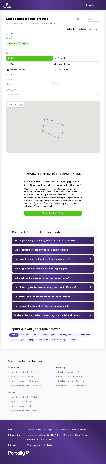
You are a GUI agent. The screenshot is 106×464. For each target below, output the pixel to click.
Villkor (42, 435)
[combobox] (51, 47)
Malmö (40, 23)
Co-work (25, 335)
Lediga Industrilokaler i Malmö (22, 411)
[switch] (21, 105)
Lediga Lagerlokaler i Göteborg (70, 381)
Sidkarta (31, 440)
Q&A (56, 430)
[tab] (53, 240)
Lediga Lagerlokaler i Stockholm (23, 381)
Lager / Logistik (48, 335)
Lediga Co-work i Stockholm (22, 377)
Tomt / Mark (42, 340)
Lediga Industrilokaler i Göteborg (71, 386)
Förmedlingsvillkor (71, 435)
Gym (22, 340)
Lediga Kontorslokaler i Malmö (23, 397)
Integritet (32, 435)
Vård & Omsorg (58, 340)
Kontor (14, 335)
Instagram (34, 445)
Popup (30, 340)
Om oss (30, 430)
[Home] (7, 5)
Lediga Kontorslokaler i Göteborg (71, 372)
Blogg (85, 435)
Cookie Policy (53, 435)
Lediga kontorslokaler (15, 23)
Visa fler (9, 75)
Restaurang (85, 335)
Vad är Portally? (44, 430)
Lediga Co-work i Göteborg (68, 377)
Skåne (31, 23)
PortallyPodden (78, 430)
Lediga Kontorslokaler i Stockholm (24, 372)
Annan (72, 340)
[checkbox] (29, 58)
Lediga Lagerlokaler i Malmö (21, 406)
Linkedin (48, 445)
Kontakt (64, 430)
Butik (35, 335)
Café (13, 340)
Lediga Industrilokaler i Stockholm (24, 386)
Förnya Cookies (44, 440)
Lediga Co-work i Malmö (20, 402)
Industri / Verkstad (67, 335)
